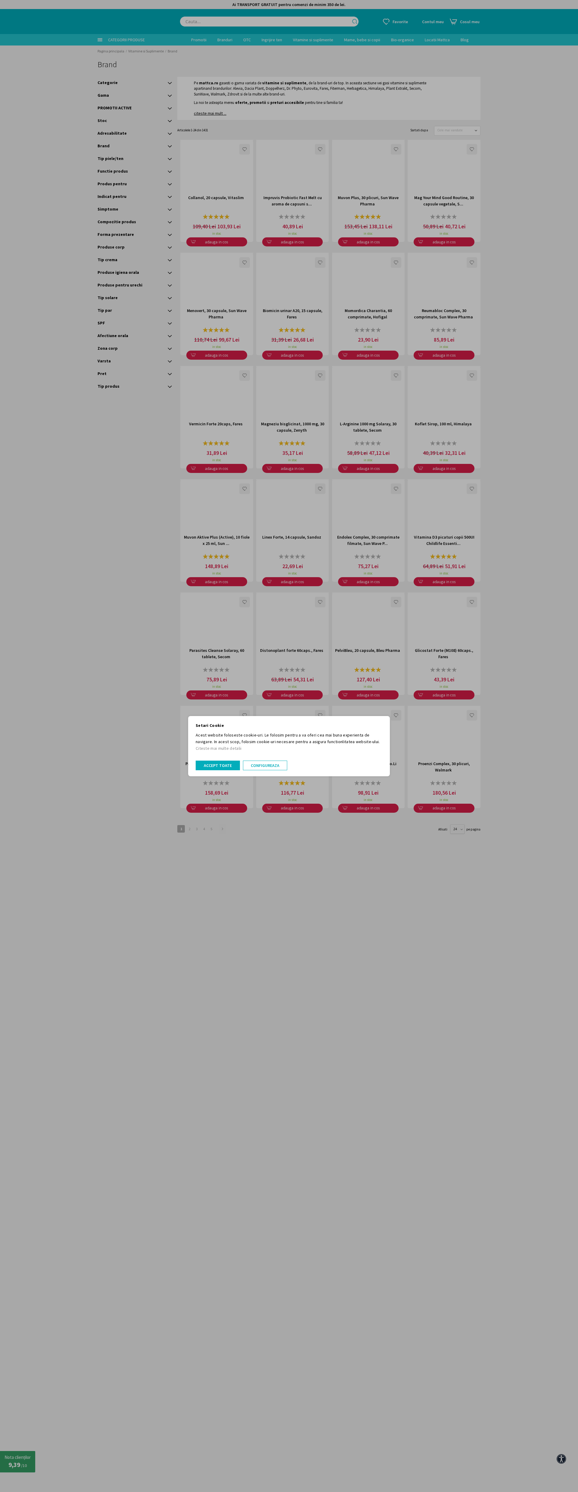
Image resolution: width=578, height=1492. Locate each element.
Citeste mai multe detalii (219, 748)
